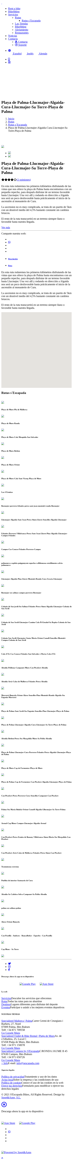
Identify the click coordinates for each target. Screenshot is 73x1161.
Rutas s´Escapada (31, 20)
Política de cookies (11, 1082)
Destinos (6, 1004)
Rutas (18, 17)
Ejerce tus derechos (11, 1085)
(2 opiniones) (24, 179)
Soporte (22, 44)
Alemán (42, 53)
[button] (9, 50)
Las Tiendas (21, 23)
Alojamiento (21, 29)
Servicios (6, 998)
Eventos (5, 1007)
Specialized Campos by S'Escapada (20, 1051)
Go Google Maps (10, 1032)
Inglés (29, 53)
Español (17, 53)
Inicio (11, 118)
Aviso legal (7, 1079)
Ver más (5, 227)
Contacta (22, 41)
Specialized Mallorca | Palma (16, 1020)
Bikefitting (20, 26)
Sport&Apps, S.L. (11, 1097)
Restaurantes (22, 32)
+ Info (4, 1063)
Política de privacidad (12, 1076)
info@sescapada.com (27, 1063)
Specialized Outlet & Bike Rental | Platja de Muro (28, 1036)
